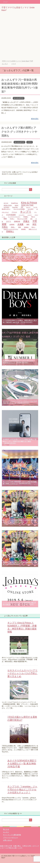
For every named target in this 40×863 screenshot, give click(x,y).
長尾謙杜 (23, 229)
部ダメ (33, 227)
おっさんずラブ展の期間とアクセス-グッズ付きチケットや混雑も (19, 131)
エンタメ (6, 832)
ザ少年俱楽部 (11, 215)
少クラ (8, 221)
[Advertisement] (20, 37)
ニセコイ (30, 214)
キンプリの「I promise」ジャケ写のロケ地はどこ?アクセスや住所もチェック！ (22, 789)
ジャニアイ (21, 214)
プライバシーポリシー (10, 837)
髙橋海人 (10, 231)
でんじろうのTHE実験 (19, 209)
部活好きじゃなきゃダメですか (11, 229)
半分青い (12, 218)
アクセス (14, 212)
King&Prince (14, 203)
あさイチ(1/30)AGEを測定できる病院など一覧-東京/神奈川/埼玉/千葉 (21, 763)
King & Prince (29, 202)
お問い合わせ (7, 840)
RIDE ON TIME (27, 205)
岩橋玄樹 (17, 221)
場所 (31, 218)
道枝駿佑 (26, 227)
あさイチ (28, 207)
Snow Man (15, 207)
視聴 (19, 227)
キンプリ (25, 211)
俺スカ (33, 216)
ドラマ (30, 142)
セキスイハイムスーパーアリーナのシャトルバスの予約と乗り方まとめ (22, 673)
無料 (28, 224)
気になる (6, 829)
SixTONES (6, 207)
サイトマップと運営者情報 (12, 835)
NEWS (16, 205)
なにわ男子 (30, 209)
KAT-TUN (6, 203)
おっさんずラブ (18, 98)
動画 (5, 218)
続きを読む (35, 119)
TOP (17, 61)
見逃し (13, 227)
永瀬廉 (20, 224)
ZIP (22, 207)
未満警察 (11, 224)
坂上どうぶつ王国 (22, 218)
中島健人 (25, 216)
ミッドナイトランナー (14, 216)
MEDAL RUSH (8, 205)
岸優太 (26, 221)
